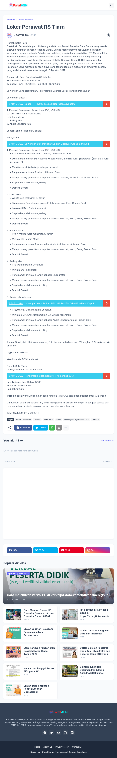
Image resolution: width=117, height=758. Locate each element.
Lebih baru (10, 461)
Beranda (11, 19)
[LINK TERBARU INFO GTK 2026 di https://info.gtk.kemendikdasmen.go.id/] (70, 614)
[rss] (72, 732)
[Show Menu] (4, 5)
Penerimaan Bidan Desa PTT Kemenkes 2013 (49, 375)
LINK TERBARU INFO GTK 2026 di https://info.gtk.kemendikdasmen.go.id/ (95, 613)
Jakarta (37, 420)
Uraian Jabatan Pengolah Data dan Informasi (94, 632)
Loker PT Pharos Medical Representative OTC (50, 103)
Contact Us (77, 747)
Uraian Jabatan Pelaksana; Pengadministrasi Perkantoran (39, 631)
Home (37, 747)
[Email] (59, 428)
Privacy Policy (62, 747)
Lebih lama (107, 461)
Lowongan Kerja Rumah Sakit (76, 420)
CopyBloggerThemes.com (54, 752)
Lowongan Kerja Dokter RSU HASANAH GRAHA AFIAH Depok (59, 303)
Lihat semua (105, 440)
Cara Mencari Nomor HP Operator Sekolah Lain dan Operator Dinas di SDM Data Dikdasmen (39, 613)
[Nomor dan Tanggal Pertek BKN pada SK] (13, 671)
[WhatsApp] (52, 428)
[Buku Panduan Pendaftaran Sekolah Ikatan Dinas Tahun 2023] (13, 652)
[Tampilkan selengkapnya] (66, 428)
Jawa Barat (48, 420)
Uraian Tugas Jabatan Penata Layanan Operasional (36, 688)
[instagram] (65, 732)
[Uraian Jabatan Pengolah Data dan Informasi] (70, 633)
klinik (59, 420)
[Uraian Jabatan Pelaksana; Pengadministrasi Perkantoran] (13, 633)
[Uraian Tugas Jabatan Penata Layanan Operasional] (13, 690)
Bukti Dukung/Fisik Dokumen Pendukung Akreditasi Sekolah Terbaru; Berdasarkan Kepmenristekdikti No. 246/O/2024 (92, 670)
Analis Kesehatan (25, 19)
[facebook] (44, 732)
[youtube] (58, 732)
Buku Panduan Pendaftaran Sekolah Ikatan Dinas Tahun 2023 (39, 650)
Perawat (95, 420)
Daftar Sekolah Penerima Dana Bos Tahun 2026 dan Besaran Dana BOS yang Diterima (95, 651)
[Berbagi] (107, 35)
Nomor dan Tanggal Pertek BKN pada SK (39, 670)
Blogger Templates (78, 752)
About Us (48, 747)
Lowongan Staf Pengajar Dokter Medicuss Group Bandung (57, 143)
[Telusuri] (111, 5)
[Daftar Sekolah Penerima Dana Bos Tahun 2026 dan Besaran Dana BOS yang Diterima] (70, 652)
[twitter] (51, 732)
